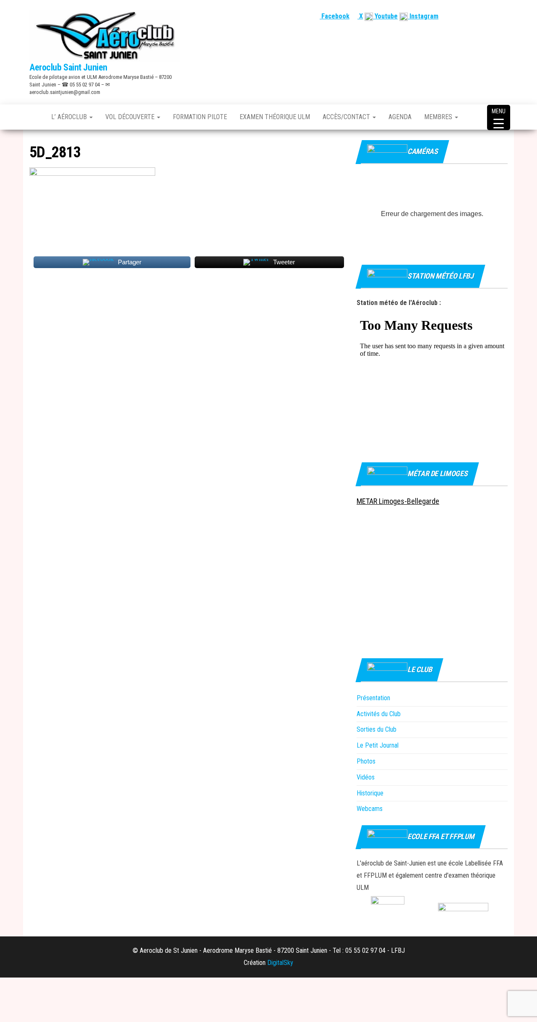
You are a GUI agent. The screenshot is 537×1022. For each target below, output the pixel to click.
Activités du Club (379, 714)
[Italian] (503, 16)
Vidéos (366, 777)
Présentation (373, 698)
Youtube (385, 16)
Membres (439, 117)
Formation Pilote (200, 117)
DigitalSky (280, 963)
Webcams (370, 809)
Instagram (423, 16)
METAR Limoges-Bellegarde (398, 501)
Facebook (334, 16)
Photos (366, 761)
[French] (462, 16)
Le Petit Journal (378, 745)
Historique (370, 793)
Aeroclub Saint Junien (68, 67)
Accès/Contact (347, 117)
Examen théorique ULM (275, 117)
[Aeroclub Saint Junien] (34, 117)
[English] (472, 16)
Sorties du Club (376, 729)
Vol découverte (130, 117)
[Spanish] (482, 16)
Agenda (400, 117)
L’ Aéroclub (70, 117)
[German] (493, 16)
